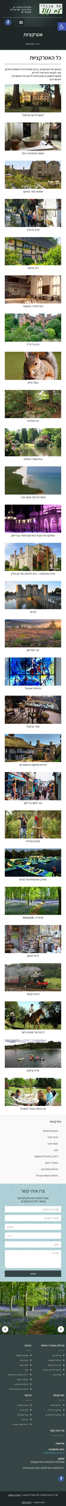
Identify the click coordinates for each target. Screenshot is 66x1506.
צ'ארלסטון (33, 956)
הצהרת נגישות (14, 1495)
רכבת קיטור (33, 994)
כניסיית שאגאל (33, 688)
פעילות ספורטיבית (49, 1169)
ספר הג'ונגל (33, 726)
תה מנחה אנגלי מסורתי (33, 1108)
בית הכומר (33, 268)
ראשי (38, 43)
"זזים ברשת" (26, 1502)
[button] (21, 22)
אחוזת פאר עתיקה (33, 191)
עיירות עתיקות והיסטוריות (33, 765)
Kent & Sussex (50, 1130)
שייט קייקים (33, 1070)
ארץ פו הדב (33, 230)
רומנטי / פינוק (51, 1162)
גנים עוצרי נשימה (33, 459)
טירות (33, 612)
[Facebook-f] (8, 22)
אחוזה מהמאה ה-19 (33, 153)
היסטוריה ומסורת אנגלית (47, 1175)
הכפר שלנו (53, 1137)
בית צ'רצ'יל (33, 344)
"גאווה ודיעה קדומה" (33, 115)
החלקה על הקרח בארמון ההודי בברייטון (33, 535)
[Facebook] (61, 1478)
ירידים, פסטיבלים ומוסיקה (46, 1156)
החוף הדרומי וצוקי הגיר (33, 497)
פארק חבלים (33, 841)
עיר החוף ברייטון (33, 803)
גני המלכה (33, 421)
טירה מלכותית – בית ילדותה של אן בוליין (33, 573)
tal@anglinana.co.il (53, 1452)
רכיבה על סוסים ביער (33, 1032)
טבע (56, 1150)
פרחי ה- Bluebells (33, 917)
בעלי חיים (33, 382)
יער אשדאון (33, 650)
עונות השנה (52, 1143)
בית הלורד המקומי (33, 306)
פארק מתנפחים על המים (33, 879)
